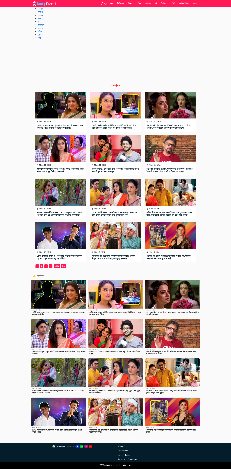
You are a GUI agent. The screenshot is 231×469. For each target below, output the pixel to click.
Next (63, 266)
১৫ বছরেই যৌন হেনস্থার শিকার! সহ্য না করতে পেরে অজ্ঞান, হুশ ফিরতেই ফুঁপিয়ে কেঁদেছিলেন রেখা (168, 127)
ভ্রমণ (195, 3)
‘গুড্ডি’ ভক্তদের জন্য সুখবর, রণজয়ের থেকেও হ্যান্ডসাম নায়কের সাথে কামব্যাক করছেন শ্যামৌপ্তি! (60, 127)
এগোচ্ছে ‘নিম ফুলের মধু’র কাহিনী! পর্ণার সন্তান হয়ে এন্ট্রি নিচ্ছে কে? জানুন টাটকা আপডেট (60, 170)
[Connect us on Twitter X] (86, 446)
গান (39, 38)
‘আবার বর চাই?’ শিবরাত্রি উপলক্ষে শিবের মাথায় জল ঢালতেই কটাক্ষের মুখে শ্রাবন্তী (168, 257)
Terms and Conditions (127, 459)
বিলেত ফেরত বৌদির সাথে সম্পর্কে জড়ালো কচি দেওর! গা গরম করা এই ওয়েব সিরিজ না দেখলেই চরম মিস (60, 214)
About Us (122, 446)
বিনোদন (41, 9)
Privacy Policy (124, 455)
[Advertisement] (115, 60)
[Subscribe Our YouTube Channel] (90, 446)
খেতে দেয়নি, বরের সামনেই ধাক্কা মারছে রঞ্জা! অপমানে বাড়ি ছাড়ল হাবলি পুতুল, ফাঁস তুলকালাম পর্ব (114, 214)
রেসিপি (173, 3)
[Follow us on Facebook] (77, 446)
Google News (60, 446)
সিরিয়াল (120, 3)
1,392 (57, 266)
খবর (111, 3)
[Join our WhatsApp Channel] (81, 446)
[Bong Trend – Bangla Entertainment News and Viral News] (44, 3)
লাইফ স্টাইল (184, 3)
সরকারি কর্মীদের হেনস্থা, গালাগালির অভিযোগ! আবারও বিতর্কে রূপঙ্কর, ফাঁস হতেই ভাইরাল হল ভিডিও (170, 170)
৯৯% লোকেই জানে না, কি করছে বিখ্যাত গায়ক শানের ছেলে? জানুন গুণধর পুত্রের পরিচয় (59, 257)
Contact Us (123, 450)
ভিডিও (163, 3)
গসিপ (139, 3)
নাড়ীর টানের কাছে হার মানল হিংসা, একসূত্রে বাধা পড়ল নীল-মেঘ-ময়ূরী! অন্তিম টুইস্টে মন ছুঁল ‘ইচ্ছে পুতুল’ (169, 214)
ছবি (155, 3)
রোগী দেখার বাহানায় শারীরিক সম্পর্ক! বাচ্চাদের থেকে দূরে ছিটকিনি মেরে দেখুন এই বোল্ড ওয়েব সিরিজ (114, 127)
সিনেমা (130, 3)
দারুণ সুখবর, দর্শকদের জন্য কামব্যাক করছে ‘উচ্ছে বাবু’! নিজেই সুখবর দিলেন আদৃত (115, 170)
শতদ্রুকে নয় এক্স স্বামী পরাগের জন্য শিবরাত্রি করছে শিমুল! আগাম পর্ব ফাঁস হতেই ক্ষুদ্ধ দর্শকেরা (113, 257)
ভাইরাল (148, 3)
